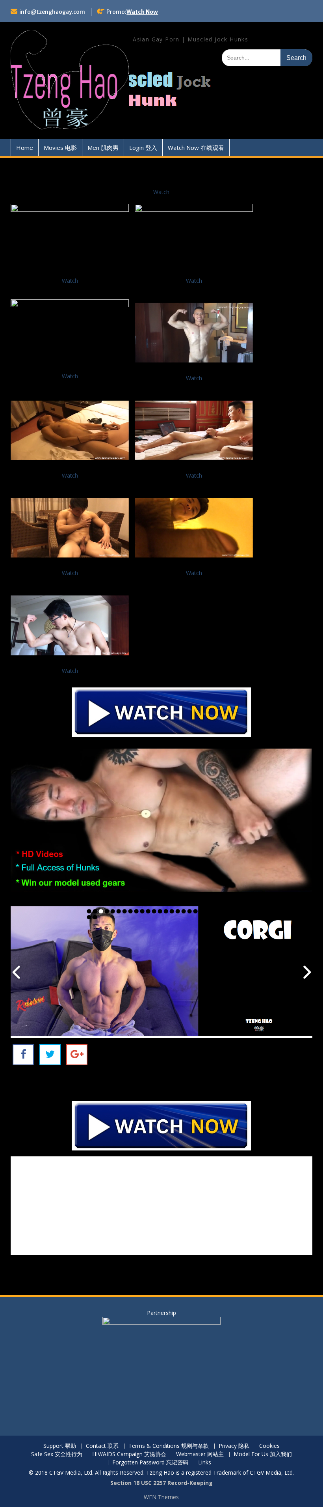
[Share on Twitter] (50, 1054)
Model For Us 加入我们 (263, 1454)
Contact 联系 (102, 1446)
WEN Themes (161, 1497)
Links (204, 1462)
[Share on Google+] (76, 1054)
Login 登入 (143, 147)
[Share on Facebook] (23, 1054)
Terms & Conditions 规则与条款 (168, 1446)
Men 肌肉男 (103, 147)
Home (24, 147)
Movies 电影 (60, 147)
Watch (161, 192)
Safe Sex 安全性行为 (56, 1454)
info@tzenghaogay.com (52, 11)
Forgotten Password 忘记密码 (150, 1462)
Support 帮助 (59, 1446)
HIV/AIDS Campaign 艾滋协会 (129, 1454)
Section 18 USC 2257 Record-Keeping (161, 1482)
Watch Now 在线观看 (196, 147)
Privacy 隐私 (234, 1446)
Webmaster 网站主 (200, 1454)
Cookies (269, 1446)
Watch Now (142, 11)
